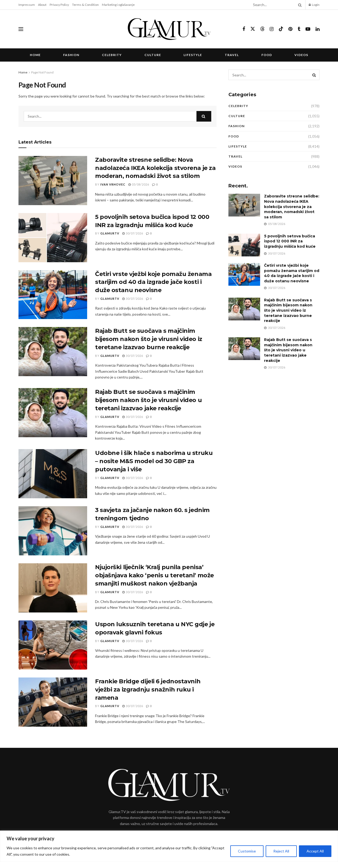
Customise (247, 851)
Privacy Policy (59, 5)
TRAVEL (232, 55)
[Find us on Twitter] (252, 29)
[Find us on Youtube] (308, 29)
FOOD (266, 55)
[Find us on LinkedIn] (318, 29)
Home (35, 55)
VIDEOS (301, 55)
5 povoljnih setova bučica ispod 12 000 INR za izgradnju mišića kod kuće (290, 241)
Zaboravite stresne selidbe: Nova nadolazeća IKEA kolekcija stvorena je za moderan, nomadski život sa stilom (155, 168)
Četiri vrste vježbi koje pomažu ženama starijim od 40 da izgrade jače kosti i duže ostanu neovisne (153, 282)
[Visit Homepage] (169, 29)
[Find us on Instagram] (272, 29)
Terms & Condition (85, 5)
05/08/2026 (140, 184)
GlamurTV (109, 233)
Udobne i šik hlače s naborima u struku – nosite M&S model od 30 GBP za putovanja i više (154, 461)
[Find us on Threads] (262, 29)
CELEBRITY (112, 55)
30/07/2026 (134, 233)
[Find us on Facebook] (243, 29)
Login (315, 5)
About (42, 5)
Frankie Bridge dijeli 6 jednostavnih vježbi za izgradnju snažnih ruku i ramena (147, 689)
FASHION (71, 55)
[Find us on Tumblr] (299, 29)
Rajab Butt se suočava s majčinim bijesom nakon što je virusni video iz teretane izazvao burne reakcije (148, 339)
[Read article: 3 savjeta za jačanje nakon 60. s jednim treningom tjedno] (52, 530)
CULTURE (152, 55)
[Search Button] (298, 5)
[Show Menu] (20, 29)
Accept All (315, 851)
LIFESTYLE (193, 55)
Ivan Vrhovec (112, 184)
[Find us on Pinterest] (290, 29)
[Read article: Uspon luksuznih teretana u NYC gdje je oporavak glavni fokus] (52, 645)
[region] (169, 846)
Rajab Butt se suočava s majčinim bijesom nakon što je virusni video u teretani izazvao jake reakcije (148, 400)
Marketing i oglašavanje (118, 5)
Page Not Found (42, 72)
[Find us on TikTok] (281, 29)
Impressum (26, 5)
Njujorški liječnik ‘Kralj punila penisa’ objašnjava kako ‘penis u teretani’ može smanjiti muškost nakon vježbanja (154, 575)
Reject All (281, 851)
